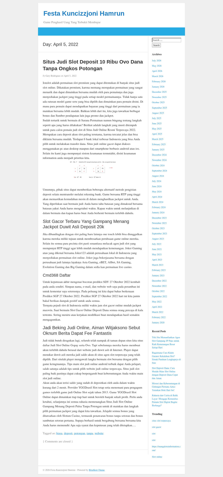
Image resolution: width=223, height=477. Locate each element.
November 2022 (159, 285)
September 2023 (159, 233)
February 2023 (159, 270)
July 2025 (156, 118)
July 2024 (156, 181)
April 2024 (157, 196)
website (99, 433)
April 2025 (157, 133)
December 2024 (159, 154)
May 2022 (156, 301)
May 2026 (156, 65)
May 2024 (156, 191)
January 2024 (158, 212)
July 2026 (156, 60)
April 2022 (157, 306)
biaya (59, 433)
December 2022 (159, 280)
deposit (68, 433)
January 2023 (158, 275)
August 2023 (158, 238)
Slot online (157, 456)
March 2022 (157, 312)
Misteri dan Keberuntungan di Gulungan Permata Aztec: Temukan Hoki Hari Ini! (166, 387)
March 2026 (157, 76)
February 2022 (159, 317)
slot (153, 433)
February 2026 (159, 81)
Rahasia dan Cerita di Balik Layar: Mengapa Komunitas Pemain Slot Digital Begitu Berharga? (165, 400)
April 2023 (157, 259)
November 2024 (159, 160)
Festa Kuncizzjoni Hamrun (83, 13)
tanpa (90, 433)
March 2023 (157, 264)
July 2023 (156, 243)
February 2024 (159, 207)
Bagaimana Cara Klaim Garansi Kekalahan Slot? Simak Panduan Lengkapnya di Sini (166, 357)
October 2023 (158, 228)
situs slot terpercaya (161, 420)
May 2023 (156, 254)
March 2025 (157, 139)
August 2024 (158, 175)
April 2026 (157, 71)
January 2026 (158, 86)
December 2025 (159, 91)
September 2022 (159, 296)
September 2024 (159, 170)
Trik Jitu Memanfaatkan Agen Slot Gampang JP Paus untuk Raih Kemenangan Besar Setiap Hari (166, 342)
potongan (79, 433)
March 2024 (157, 201)
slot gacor (156, 426)
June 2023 (156, 249)
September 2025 (159, 107)
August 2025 (158, 112)
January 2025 (158, 149)
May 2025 (156, 128)
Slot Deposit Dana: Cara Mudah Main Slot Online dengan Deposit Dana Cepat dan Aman (165, 373)
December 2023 (159, 217)
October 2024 (158, 165)
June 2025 (156, 123)
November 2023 (159, 223)
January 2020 (158, 322)
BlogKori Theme (97, 469)
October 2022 (158, 291)
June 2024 (156, 186)
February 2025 (159, 144)
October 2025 (158, 102)
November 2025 (159, 97)
